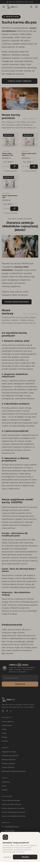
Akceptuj (25, 857)
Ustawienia (7, 857)
